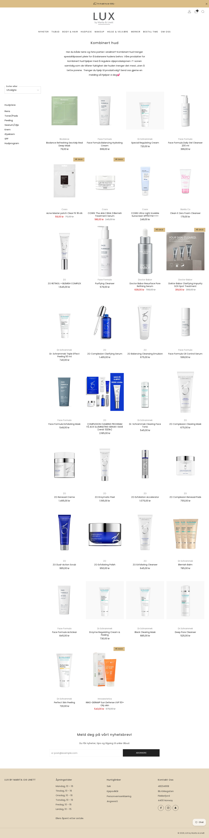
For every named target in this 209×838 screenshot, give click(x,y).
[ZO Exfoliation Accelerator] (145, 465)
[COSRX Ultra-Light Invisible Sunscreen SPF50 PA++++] (145, 181)
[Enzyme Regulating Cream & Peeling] (105, 600)
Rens (7, 111)
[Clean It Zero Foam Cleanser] (185, 181)
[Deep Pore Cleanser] (185, 600)
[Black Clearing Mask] (145, 600)
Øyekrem (10, 134)
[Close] (206, 3)
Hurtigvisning (185, 552)
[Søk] (202, 11)
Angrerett (112, 801)
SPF (6, 138)
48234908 (163, 786)
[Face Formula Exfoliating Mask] (64, 392)
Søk (109, 786)
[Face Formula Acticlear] (64, 600)
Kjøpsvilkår (112, 791)
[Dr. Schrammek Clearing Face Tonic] (145, 392)
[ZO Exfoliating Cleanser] (145, 532)
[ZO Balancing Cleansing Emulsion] (145, 321)
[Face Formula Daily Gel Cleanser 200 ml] (185, 110)
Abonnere (141, 753)
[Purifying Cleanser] (105, 251)
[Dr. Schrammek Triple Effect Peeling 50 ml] (64, 321)
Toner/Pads (11, 115)
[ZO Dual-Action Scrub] (64, 532)
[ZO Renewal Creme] (64, 465)
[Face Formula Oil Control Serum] (185, 321)
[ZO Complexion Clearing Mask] (185, 392)
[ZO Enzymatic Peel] (105, 465)
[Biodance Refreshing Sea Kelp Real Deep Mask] (64, 110)
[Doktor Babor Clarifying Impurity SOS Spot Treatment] (185, 251)
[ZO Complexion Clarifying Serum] (105, 321)
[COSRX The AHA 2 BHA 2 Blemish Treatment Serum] (105, 181)
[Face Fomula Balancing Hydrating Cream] (105, 110)
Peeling (9, 120)
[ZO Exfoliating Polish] (105, 532)
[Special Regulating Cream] (145, 110)
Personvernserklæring (119, 796)
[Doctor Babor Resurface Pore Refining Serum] (145, 251)
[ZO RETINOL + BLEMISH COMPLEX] (64, 251)
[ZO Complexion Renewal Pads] (185, 465)
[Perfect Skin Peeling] (64, 670)
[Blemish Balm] (185, 532)
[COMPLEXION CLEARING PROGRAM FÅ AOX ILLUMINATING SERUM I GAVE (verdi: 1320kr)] (105, 392)
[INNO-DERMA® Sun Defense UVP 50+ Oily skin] (105, 670)
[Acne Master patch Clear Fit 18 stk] (64, 181)
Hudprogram (12, 143)
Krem (8, 129)
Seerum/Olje (12, 125)
